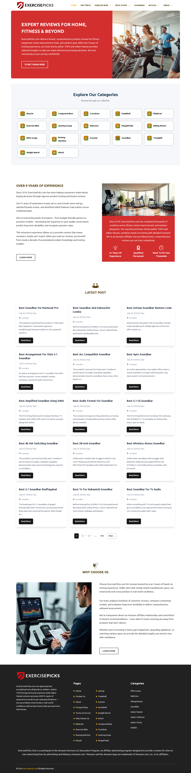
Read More (26, 340)
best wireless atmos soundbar (146, 443)
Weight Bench (104, 713)
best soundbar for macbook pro (38, 307)
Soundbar (139, 5)
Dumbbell (102, 707)
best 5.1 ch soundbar (140, 400)
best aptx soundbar (139, 354)
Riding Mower (137, 701)
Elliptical (79, 724)
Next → (112, 536)
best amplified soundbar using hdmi (41, 400)
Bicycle (152, 5)
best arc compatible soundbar (91, 354)
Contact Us (80, 696)
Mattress (86, 5)
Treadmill (102, 696)
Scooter (101, 702)
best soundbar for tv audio (144, 489)
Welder (134, 728)
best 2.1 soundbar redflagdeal (38, 489)
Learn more (25, 257)
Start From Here (35, 64)
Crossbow (102, 729)
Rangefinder (103, 740)
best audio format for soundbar (93, 400)
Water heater (137, 712)
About (78, 702)
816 (102, 536)
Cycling (101, 691)
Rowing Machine (83, 735)
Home (74, 5)
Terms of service (83, 713)
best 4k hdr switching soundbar (38, 443)
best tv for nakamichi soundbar (93, 489)
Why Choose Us (82, 718)
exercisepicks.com (30, 769)
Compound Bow (105, 724)
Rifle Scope (121, 5)
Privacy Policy (82, 707)
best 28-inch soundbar (86, 443)
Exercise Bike (101, 5)
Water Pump (136, 722)
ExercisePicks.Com (27, 750)
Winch (167, 5)
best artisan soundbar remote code (149, 307)
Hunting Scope (104, 735)
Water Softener (138, 717)
